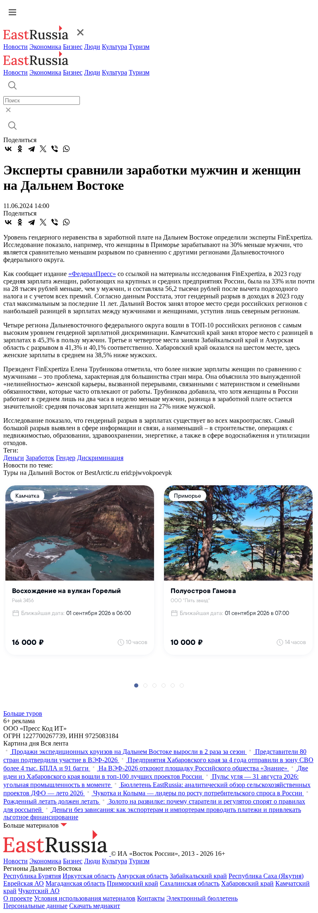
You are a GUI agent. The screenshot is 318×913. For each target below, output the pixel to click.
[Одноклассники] (20, 149)
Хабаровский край (247, 883)
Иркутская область (89, 875)
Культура (114, 46)
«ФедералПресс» (92, 273)
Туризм (139, 46)
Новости (15, 46)
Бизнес (72, 46)
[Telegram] (31, 149)
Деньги (13, 457)
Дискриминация (100, 457)
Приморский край (132, 883)
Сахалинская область (189, 883)
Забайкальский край (198, 875)
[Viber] (55, 149)
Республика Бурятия (32, 875)
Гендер (65, 457)
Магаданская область (75, 883)
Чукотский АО (39, 890)
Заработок (40, 457)
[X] (43, 149)
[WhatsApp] (66, 149)
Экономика (45, 46)
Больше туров (22, 713)
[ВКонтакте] (8, 149)
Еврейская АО (23, 883)
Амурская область (142, 875)
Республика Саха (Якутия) (266, 875)
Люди (92, 46)
